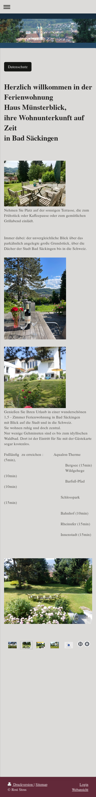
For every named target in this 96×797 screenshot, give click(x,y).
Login (84, 784)
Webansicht (80, 789)
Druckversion (23, 784)
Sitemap (41, 784)
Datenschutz (18, 66)
